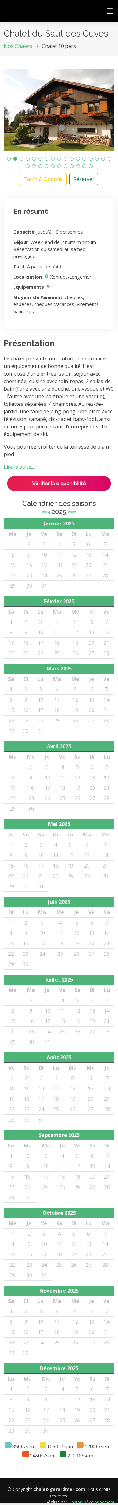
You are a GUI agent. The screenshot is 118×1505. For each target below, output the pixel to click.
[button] (9, 159)
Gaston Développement (91, 1502)
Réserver (83, 179)
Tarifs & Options (43, 179)
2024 (46, 512)
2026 (72, 512)
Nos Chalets (18, 45)
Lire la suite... (19, 466)
